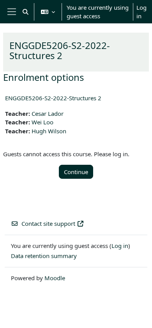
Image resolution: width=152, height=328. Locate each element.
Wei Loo (42, 122)
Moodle (54, 278)
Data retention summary (44, 256)
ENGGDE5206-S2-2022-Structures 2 (53, 98)
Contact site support (48, 223)
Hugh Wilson (49, 131)
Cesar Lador (48, 113)
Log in (141, 11)
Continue (76, 172)
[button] (25, 11)
